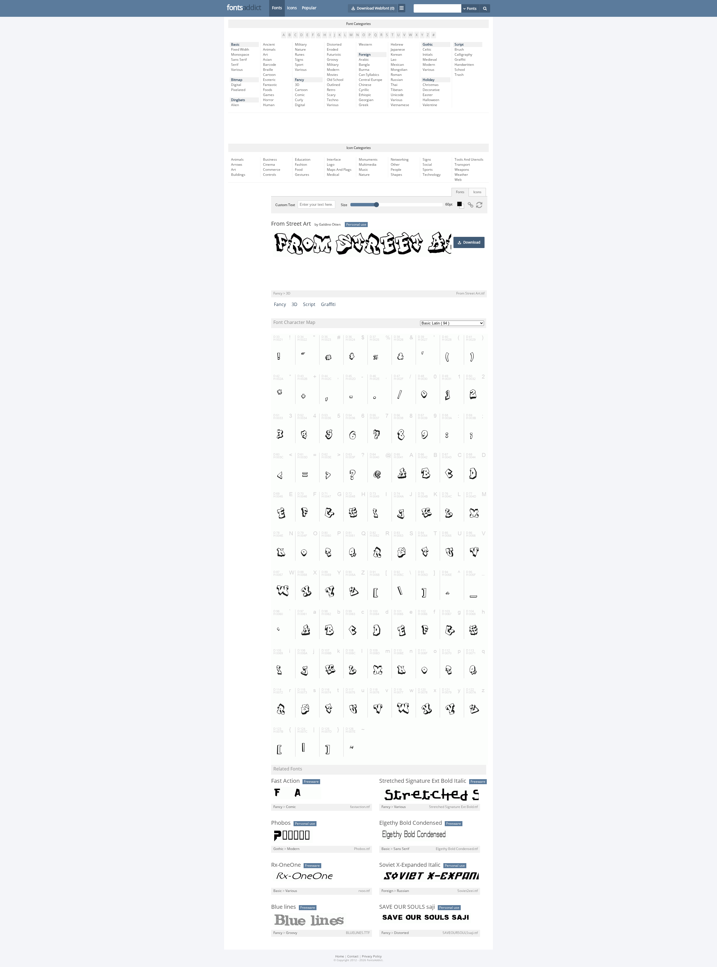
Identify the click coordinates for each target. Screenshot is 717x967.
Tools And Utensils (469, 160)
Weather (461, 175)
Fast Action (285, 780)
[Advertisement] (358, 128)
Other (395, 165)
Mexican (397, 65)
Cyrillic (364, 90)
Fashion (301, 165)
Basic (235, 44)
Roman (396, 75)
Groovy (332, 60)
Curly (299, 100)
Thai (394, 85)
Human (268, 105)
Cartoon (269, 75)
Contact (352, 956)
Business (270, 160)
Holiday (428, 80)
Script (459, 44)
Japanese (398, 50)
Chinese (365, 85)
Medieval (430, 60)
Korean (396, 55)
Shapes (396, 175)
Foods (267, 90)
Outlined (333, 85)
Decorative (431, 90)
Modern (333, 70)
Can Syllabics (369, 75)
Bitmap (236, 80)
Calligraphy (463, 55)
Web (458, 180)
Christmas (431, 85)
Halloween (431, 100)
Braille (268, 70)
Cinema (269, 165)
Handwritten (464, 65)
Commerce (271, 170)
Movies (332, 75)
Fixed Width (240, 50)
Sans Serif (239, 60)
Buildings (238, 175)
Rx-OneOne (286, 864)
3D (297, 85)
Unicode (397, 95)
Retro (331, 90)
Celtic (427, 50)
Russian (397, 80)
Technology (432, 175)
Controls (269, 175)
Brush (459, 50)
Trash (459, 75)
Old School (335, 80)
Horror (268, 100)
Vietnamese (400, 105)
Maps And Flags (339, 170)
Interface (334, 160)
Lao (393, 60)
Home (339, 956)
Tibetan (396, 90)
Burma (364, 70)
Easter (428, 95)
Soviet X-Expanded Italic (410, 864)
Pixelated (238, 90)
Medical (333, 175)
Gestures (302, 175)
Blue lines (283, 906)
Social (427, 165)
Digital (236, 85)
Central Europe (370, 80)
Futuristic (334, 55)
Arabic (364, 60)
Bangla (364, 65)
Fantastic (270, 85)
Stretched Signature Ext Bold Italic (422, 780)
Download (471, 242)
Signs (299, 60)
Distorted (334, 44)
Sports (428, 170)
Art (265, 55)
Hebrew (397, 44)
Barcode (269, 65)
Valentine (430, 105)
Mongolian (399, 70)
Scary (331, 95)
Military (301, 44)
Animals (269, 50)
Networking (400, 160)
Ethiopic (365, 95)
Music (363, 170)
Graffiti (460, 60)
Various (237, 70)
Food (298, 170)
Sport (299, 65)
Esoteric (269, 80)
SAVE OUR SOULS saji (407, 906)
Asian (267, 60)
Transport (462, 165)
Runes (299, 55)
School (460, 70)
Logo (330, 165)
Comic (300, 95)
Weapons (462, 170)
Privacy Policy (372, 956)
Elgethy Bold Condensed (410, 822)
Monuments (368, 160)
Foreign (365, 55)
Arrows (236, 165)
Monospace (240, 55)
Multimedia (367, 165)
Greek (363, 105)
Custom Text (285, 205)
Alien (235, 105)
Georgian (366, 100)
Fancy (299, 80)
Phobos (281, 822)
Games (268, 95)
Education (302, 160)
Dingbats (238, 100)
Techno (332, 100)
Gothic (428, 44)
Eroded (332, 50)
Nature (300, 50)
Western (365, 44)
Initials (428, 55)
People (396, 170)
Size (344, 205)
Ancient (269, 44)
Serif (234, 65)
